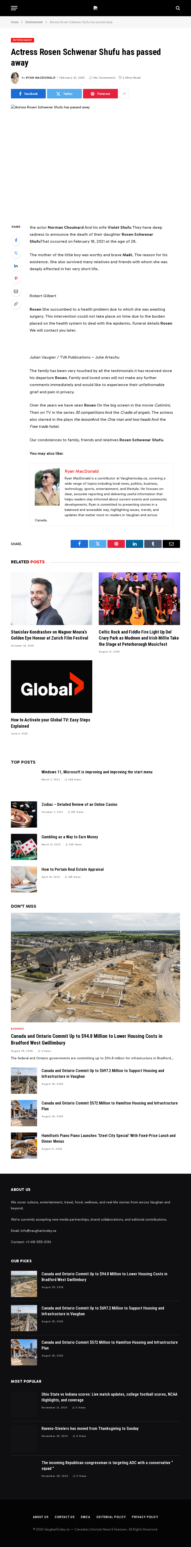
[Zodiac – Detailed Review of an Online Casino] (24, 814)
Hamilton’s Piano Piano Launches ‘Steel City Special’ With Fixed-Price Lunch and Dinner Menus (109, 1138)
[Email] (16, 291)
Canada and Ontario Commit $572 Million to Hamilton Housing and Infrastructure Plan (110, 1106)
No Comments (104, 77)
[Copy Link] (16, 304)
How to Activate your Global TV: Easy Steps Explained (50, 722)
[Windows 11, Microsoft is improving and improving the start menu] (24, 782)
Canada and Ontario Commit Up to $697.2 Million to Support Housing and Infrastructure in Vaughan (103, 1073)
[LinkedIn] (16, 266)
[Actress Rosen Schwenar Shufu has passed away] (95, 160)
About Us (40, 1517)
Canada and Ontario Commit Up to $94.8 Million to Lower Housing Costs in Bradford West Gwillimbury (86, 1039)
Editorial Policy (111, 1517)
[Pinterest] (16, 278)
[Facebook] (16, 240)
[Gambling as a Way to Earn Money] (24, 847)
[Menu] (14, 8)
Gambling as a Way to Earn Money (70, 837)
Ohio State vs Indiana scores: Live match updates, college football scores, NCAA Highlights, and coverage (109, 1397)
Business (17, 1028)
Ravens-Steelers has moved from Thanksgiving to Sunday (90, 1428)
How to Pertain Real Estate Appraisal (73, 869)
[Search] (177, 8)
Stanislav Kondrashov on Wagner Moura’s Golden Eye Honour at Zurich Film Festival (49, 635)
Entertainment (22, 40)
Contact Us (65, 1517)
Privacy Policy (145, 1517)
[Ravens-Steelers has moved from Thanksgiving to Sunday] (24, 1438)
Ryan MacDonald (40, 77)
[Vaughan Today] (95, 7)
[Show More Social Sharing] (124, 93)
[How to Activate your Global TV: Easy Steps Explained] (51, 686)
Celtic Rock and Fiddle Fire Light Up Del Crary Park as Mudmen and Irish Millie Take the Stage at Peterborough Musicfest (139, 638)
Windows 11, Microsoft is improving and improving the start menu (97, 772)
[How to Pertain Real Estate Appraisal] (24, 879)
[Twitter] (16, 253)
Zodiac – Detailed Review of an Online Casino (79, 804)
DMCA (85, 1517)
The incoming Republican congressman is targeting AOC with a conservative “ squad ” (107, 1465)
